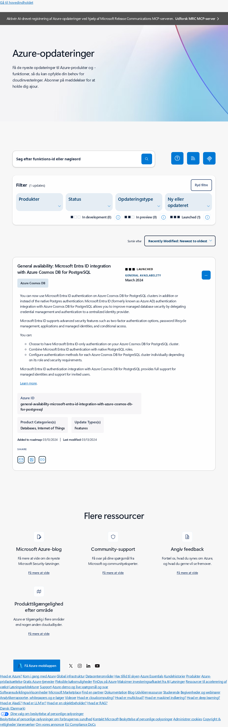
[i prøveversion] (163, 217)
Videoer (70, 697)
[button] (177, 158)
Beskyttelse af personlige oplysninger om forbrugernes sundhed (46, 719)
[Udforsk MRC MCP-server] (209, 158)
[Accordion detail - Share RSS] (31, 459)
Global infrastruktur (71, 676)
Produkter (193, 676)
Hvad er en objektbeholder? (67, 702)
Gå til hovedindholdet (16, 2)
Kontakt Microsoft (105, 719)
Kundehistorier (174, 676)
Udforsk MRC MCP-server (195, 18)
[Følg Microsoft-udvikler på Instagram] (79, 666)
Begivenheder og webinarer (200, 692)
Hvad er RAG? (97, 702)
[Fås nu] (207, 217)
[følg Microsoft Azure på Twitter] (70, 666)
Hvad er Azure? (11, 676)
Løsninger (177, 681)
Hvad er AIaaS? (11, 702)
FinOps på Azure (105, 681)
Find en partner (93, 692)
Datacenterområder (100, 676)
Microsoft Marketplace (65, 692)
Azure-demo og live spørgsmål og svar (80, 686)
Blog (131, 692)
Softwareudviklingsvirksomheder (24, 692)
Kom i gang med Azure (39, 676)
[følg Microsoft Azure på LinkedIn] (88, 666)
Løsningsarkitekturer (24, 686)
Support (46, 686)
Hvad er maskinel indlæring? (165, 697)
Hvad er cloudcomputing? (95, 697)
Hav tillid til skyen (126, 676)
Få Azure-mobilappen (40, 665)
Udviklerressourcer (148, 692)
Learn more (28, 383)
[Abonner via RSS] (193, 158)
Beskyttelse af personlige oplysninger (146, 719)
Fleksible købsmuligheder (73, 681)
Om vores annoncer (50, 724)
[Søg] (146, 159)
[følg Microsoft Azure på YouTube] (97, 666)
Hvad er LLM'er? (34, 702)
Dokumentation (115, 692)
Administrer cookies (187, 719)
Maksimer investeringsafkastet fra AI (143, 681)
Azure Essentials (151, 676)
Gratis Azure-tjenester (38, 681)
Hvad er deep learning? (203, 697)
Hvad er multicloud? (129, 697)
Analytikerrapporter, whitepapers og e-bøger (32, 697)
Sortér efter (135, 241)
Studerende (171, 692)
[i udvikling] (118, 217)
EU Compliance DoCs (80, 724)
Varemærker (26, 724)
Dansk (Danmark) (12, 708)
